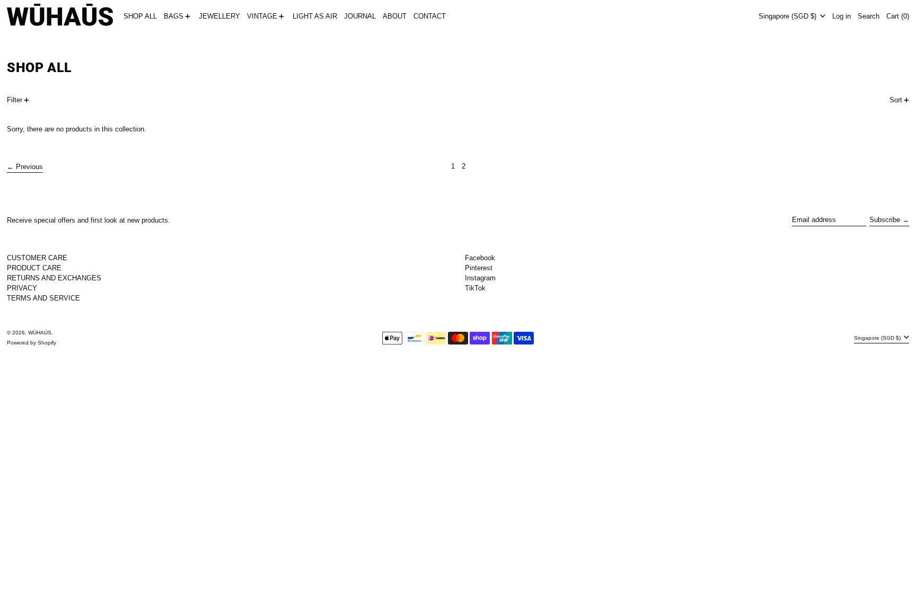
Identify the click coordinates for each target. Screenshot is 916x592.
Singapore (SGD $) (788, 16)
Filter (14, 100)
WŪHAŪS (39, 332)
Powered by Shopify (31, 343)
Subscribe (884, 220)
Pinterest (478, 268)
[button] (868, 16)
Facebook (480, 258)
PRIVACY (22, 288)
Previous (29, 167)
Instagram (480, 278)
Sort (895, 100)
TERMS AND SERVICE (43, 298)
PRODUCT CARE (34, 268)
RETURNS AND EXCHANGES (54, 278)
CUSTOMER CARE (37, 258)
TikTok (475, 288)
